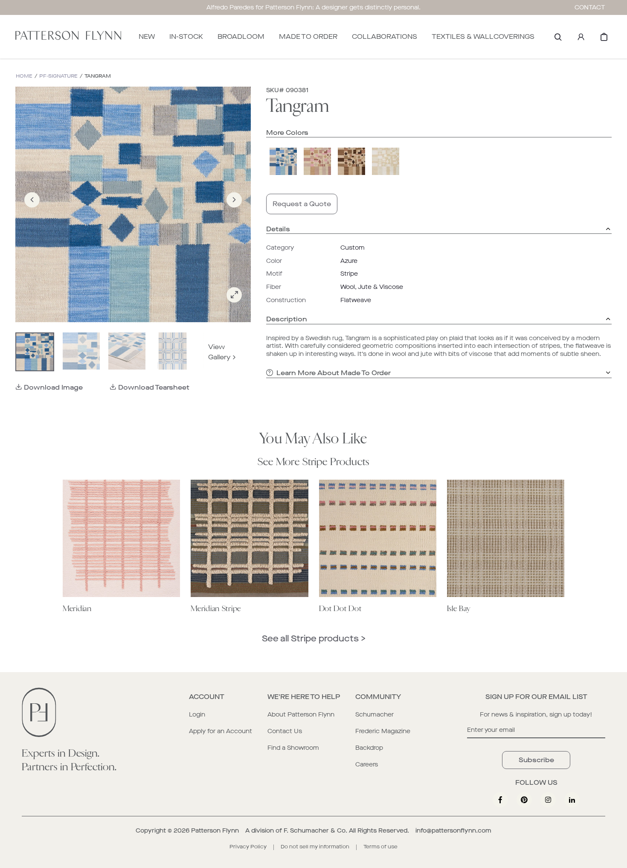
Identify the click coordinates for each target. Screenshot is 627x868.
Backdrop (369, 748)
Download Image (53, 387)
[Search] (558, 36)
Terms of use (380, 846)
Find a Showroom (293, 748)
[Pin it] (524, 799)
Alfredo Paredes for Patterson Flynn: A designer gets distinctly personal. (313, 7)
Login (197, 715)
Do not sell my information (315, 846)
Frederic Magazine (382, 731)
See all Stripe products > (314, 638)
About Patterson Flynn (300, 715)
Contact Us (284, 731)
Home (24, 76)
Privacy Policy (248, 846)
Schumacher (374, 715)
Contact (590, 7)
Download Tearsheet (153, 387)
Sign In (581, 36)
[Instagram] (548, 799)
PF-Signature (58, 76)
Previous (32, 211)
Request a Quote (302, 203)
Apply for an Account (220, 731)
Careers (366, 764)
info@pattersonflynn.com (453, 831)
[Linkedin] (572, 799)
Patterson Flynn (215, 831)
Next (234, 211)
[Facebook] (500, 799)
